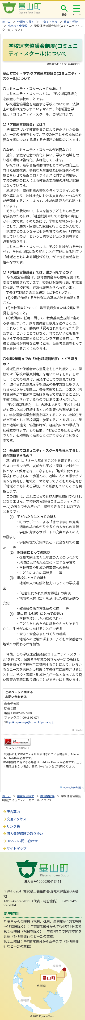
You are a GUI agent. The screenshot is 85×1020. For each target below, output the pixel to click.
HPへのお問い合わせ (22, 841)
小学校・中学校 (18, 26)
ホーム (6, 22)
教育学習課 (47, 796)
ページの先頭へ (74, 787)
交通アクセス (16, 819)
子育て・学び (48, 22)
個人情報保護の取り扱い (25, 834)
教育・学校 (71, 22)
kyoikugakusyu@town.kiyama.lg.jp (31, 722)
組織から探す (25, 796)
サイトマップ (16, 848)
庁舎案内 (13, 812)
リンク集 (13, 827)
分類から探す (25, 22)
